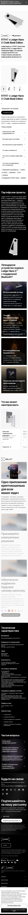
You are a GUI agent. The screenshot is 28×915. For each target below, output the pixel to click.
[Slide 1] (9, 89)
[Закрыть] (26, 889)
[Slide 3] (19, 89)
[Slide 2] (14, 89)
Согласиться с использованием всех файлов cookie (14, 910)
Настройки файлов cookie (14, 905)
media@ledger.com (20, 786)
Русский (5, 845)
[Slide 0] (3, 89)
